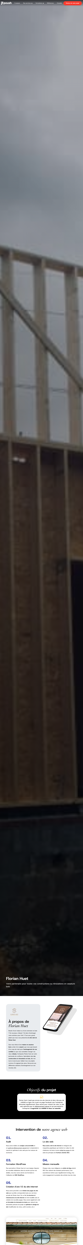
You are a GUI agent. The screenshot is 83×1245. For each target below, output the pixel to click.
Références (50, 3)
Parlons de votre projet (72, 3)
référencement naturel (42, 1106)
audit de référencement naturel (17, 1148)
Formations (39, 3)
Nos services (27, 3)
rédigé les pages (65, 1150)
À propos (17, 3)
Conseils (59, 3)
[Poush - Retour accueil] (6, 3)
